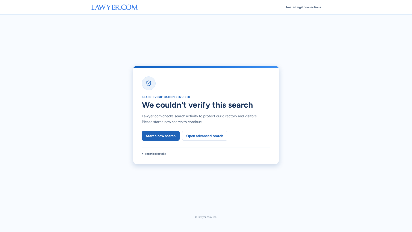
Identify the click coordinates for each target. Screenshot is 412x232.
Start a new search (161, 136)
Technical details (155, 153)
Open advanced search (204, 136)
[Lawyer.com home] (114, 7)
